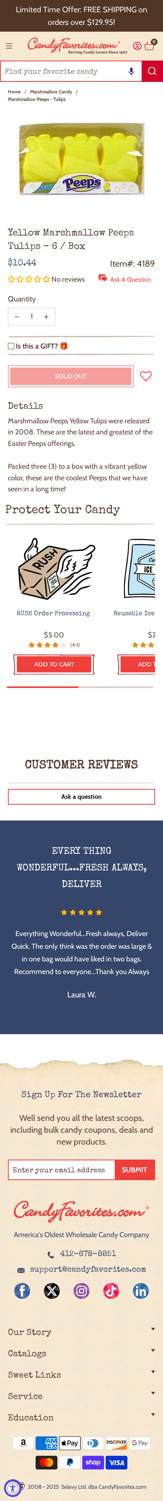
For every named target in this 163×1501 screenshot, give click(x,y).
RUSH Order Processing (54, 614)
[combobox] (81, 71)
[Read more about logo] (81, 1223)
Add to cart (54, 664)
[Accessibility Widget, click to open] (13, 1488)
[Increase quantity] (46, 317)
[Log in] (137, 46)
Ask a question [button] (81, 796)
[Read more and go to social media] (22, 1291)
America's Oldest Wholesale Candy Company (81, 1234)
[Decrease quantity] (17, 317)
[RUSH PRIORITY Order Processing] (54, 569)
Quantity (22, 298)
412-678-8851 (88, 1254)
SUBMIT (134, 1170)
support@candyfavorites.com (88, 1270)
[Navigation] (8, 46)
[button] (131, 71)
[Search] (152, 71)
